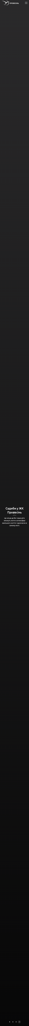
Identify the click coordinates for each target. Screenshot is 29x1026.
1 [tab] (9, 1022)
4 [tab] (19, 1022)
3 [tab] (16, 1022)
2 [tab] (13, 1022)
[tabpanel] (14, 513)
